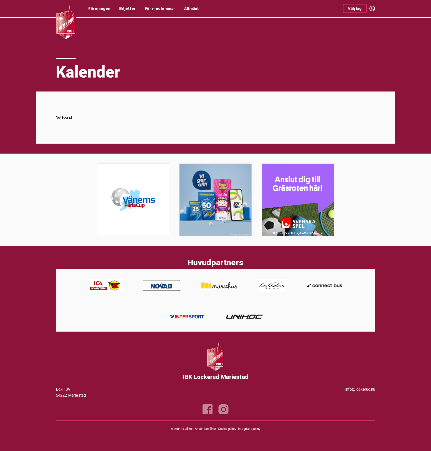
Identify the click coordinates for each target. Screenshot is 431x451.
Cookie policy (227, 429)
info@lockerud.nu (360, 389)
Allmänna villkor (182, 429)
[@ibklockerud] (223, 409)
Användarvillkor (205, 429)
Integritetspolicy (249, 429)
